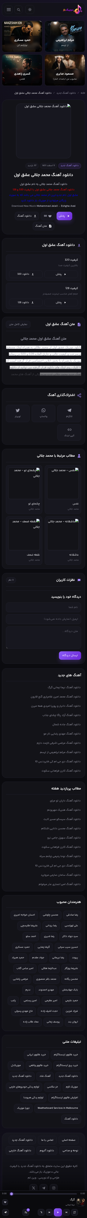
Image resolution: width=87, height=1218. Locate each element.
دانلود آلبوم (47, 1151)
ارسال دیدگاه (70, 655)
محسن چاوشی (50, 915)
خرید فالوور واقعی (38, 1065)
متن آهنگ (41, 226)
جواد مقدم (38, 958)
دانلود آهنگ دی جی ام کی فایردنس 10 (58, 762)
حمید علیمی (71, 1001)
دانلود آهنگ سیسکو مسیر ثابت (62, 819)
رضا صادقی (72, 915)
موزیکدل (16, 1065)
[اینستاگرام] (54, 1188)
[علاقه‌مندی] (5, 1202)
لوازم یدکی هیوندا (33, 1098)
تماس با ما (47, 1140)
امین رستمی (30, 1001)
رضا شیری (49, 936)
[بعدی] (66, 1212)
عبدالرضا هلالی (49, 968)
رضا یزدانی (51, 926)
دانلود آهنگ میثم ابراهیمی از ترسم (60, 752)
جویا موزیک (23, 1108)
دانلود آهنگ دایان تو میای (65, 801)
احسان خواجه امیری (24, 915)
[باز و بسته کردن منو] (9, 9)
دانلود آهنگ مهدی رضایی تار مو (62, 734)
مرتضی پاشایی (20, 979)
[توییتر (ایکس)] (33, 1188)
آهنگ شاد (44, 1076)
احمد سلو (31, 936)
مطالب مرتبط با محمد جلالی (56, 455)
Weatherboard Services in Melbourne (58, 1108)
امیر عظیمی (51, 1001)
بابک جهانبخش (70, 990)
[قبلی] (49, 1212)
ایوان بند (73, 1022)
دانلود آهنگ (60, 184)
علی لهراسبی (71, 926)
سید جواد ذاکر (70, 936)
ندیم (27, 990)
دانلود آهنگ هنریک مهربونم (64, 810)
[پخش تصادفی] (41, 1212)
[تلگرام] (43, 1188)
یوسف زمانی (53, 1022)
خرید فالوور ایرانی (36, 1055)
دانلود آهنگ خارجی (20, 1151)
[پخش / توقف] (58, 1212)
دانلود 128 (23, 302)
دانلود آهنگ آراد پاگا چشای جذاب (61, 715)
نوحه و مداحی (70, 1151)
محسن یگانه (71, 979)
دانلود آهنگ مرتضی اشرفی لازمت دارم (59, 743)
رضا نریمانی (58, 958)
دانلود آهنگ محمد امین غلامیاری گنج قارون (56, 697)
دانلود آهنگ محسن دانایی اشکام (61, 828)
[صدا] (5, 1212)
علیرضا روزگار (71, 968)
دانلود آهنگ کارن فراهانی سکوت (61, 771)
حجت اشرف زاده (49, 1011)
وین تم (32, 1178)
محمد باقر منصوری (46, 979)
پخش (62, 216)
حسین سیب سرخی (68, 947)
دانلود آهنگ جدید (66, 93)
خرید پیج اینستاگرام (67, 1065)
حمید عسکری (22, 947)
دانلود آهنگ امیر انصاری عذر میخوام (60, 884)
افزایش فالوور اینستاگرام (64, 1098)
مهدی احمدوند (46, 990)
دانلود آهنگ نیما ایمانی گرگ (64, 687)
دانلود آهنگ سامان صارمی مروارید (61, 875)
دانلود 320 (23, 274)
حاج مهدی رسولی (24, 1011)
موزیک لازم (72, 1087)
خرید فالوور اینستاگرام (66, 1055)
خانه (83, 93)
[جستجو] (18, 9)
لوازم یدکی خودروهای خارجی (24, 1087)
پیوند (75, 958)
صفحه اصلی (68, 1140)
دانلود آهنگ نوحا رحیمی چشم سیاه (60, 856)
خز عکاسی (52, 1087)
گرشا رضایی (44, 947)
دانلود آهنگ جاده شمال (66, 724)
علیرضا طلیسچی (29, 926)
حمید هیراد (18, 958)
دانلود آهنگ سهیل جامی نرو (64, 838)
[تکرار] (74, 1212)
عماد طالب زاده (31, 1022)
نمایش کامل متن (18, 324)
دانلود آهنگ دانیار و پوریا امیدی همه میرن (56, 706)
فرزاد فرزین (72, 1011)
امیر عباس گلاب (24, 968)
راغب (13, 1001)
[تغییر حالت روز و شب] (29, 9)
